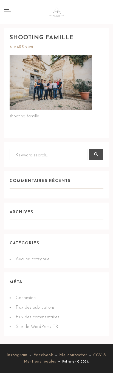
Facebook (43, 355)
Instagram (17, 355)
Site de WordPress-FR (37, 326)
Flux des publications (35, 307)
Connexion (26, 297)
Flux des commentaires (37, 317)
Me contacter (73, 355)
